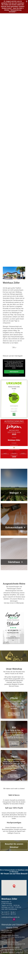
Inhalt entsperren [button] (14, 371)
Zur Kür (14, 743)
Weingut (14, 492)
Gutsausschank (14, 527)
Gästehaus (14, 562)
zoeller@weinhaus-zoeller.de (10, 917)
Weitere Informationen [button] (14, 374)
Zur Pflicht (14, 714)
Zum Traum (14, 776)
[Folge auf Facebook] (14, 919)
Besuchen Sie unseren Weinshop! (14, 845)
